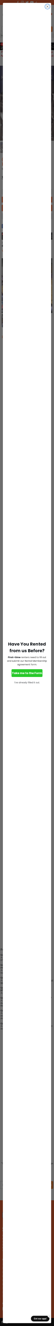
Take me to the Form (27, 673)
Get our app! (40, 1318)
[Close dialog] (47, 6)
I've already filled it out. (27, 682)
